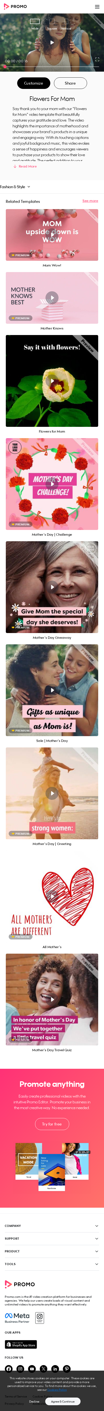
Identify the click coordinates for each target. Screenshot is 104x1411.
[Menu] (97, 6)
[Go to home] (17, 6)
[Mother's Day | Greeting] (52, 793)
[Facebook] (17, 1318)
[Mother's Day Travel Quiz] (52, 999)
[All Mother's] (52, 896)
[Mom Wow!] (52, 235)
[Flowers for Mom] (52, 381)
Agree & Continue (63, 1401)
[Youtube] (32, 1369)
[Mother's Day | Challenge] (52, 484)
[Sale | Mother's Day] (52, 690)
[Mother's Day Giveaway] (52, 587)
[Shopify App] (52, 1344)
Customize (33, 83)
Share (70, 83)
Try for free (52, 1124)
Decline (34, 1401)
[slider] (5, 66)
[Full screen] (97, 59)
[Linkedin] (55, 1369)
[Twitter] (43, 1369)
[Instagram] (39, 1318)
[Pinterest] (67, 1369)
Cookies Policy (57, 1390)
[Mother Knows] (52, 298)
